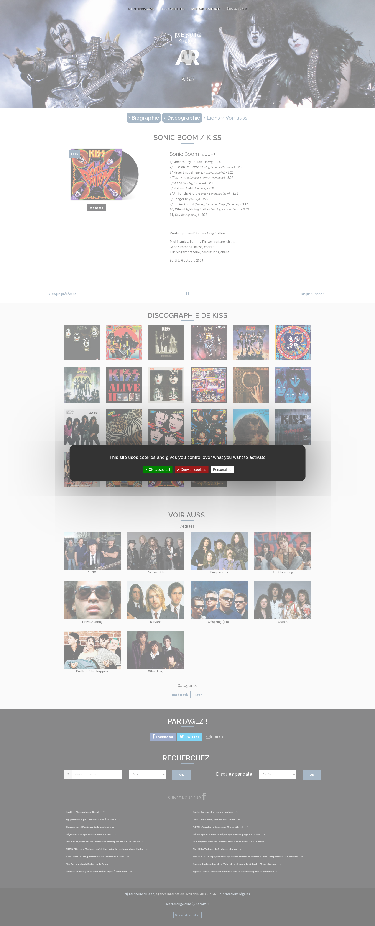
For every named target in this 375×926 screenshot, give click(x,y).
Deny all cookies (193, 469)
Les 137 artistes (172, 9)
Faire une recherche (205, 9)
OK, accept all (159, 469)
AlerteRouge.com (141, 9)
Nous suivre (238, 9)
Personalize (222, 469)
